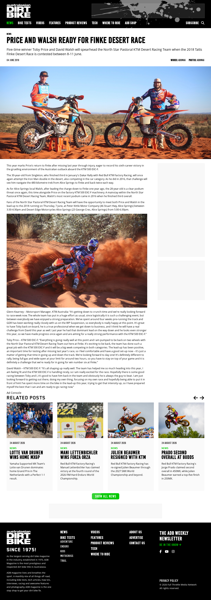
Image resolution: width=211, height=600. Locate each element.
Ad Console (14, 393)
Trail (63, 560)
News (10, 23)
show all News (105, 496)
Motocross (66, 556)
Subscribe (192, 23)
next (201, 397)
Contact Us (137, 543)
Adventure (66, 541)
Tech (95, 23)
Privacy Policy (169, 580)
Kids (62, 551)
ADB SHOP (131, 23)
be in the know (169, 545)
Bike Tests (25, 23)
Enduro (64, 546)
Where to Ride (111, 23)
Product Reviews (76, 23)
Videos (40, 23)
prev (195, 397)
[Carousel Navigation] (198, 397)
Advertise (136, 537)
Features (55, 23)
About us (135, 532)
